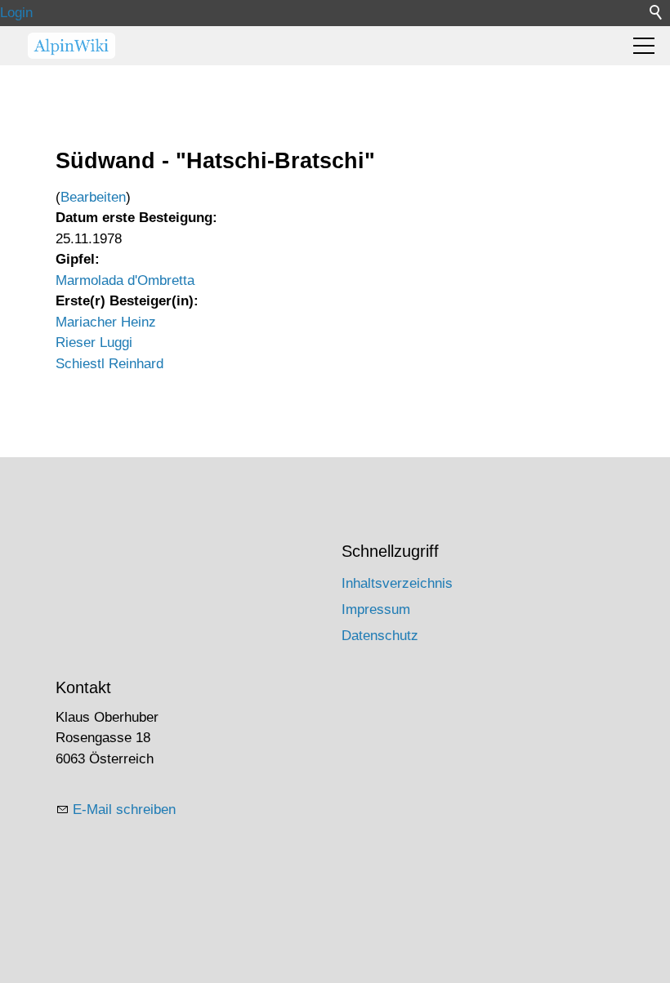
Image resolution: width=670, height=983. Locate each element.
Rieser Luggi (94, 342)
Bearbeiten (93, 197)
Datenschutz (380, 635)
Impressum (376, 609)
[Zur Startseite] (71, 46)
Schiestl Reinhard (109, 363)
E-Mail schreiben (124, 809)
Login (16, 12)
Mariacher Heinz (106, 322)
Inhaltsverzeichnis (397, 583)
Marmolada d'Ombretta (125, 280)
